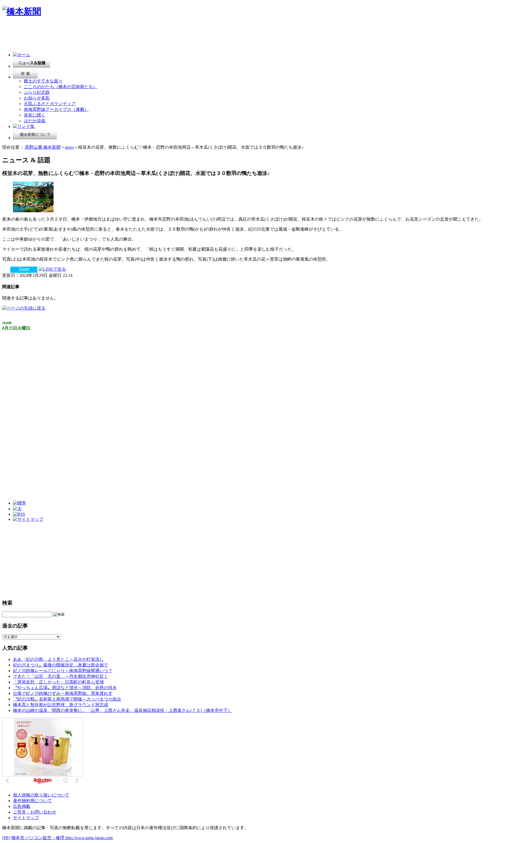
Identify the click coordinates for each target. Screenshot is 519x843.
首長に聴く (34, 115)
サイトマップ (26, 817)
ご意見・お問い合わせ (34, 812)
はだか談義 (34, 120)
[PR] (6, 837)
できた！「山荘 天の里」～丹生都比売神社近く (60, 676)
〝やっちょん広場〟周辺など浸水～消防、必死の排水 (65, 687)
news (69, 147)
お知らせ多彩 (37, 98)
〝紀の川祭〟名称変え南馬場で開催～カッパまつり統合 (67, 699)
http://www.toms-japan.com (89, 837)
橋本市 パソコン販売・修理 (38, 837)
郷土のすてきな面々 (43, 81)
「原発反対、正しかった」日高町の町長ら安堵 (58, 682)
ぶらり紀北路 (37, 92)
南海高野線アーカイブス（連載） (56, 109)
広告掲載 (21, 806)
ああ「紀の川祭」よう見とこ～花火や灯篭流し (58, 659)
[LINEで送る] (52, 269)
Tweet (24, 269)
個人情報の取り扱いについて (41, 795)
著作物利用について (32, 800)
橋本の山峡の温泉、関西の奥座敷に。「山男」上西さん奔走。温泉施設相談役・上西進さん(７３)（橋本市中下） (122, 710)
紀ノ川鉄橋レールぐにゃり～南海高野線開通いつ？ (62, 670)
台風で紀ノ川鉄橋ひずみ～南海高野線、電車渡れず (62, 693)
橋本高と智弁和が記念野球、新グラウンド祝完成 (60, 704)
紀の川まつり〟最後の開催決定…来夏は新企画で (60, 665)
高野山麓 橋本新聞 (43, 147)
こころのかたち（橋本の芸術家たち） (60, 86)
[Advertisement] (100, 36)
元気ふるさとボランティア (50, 103)
